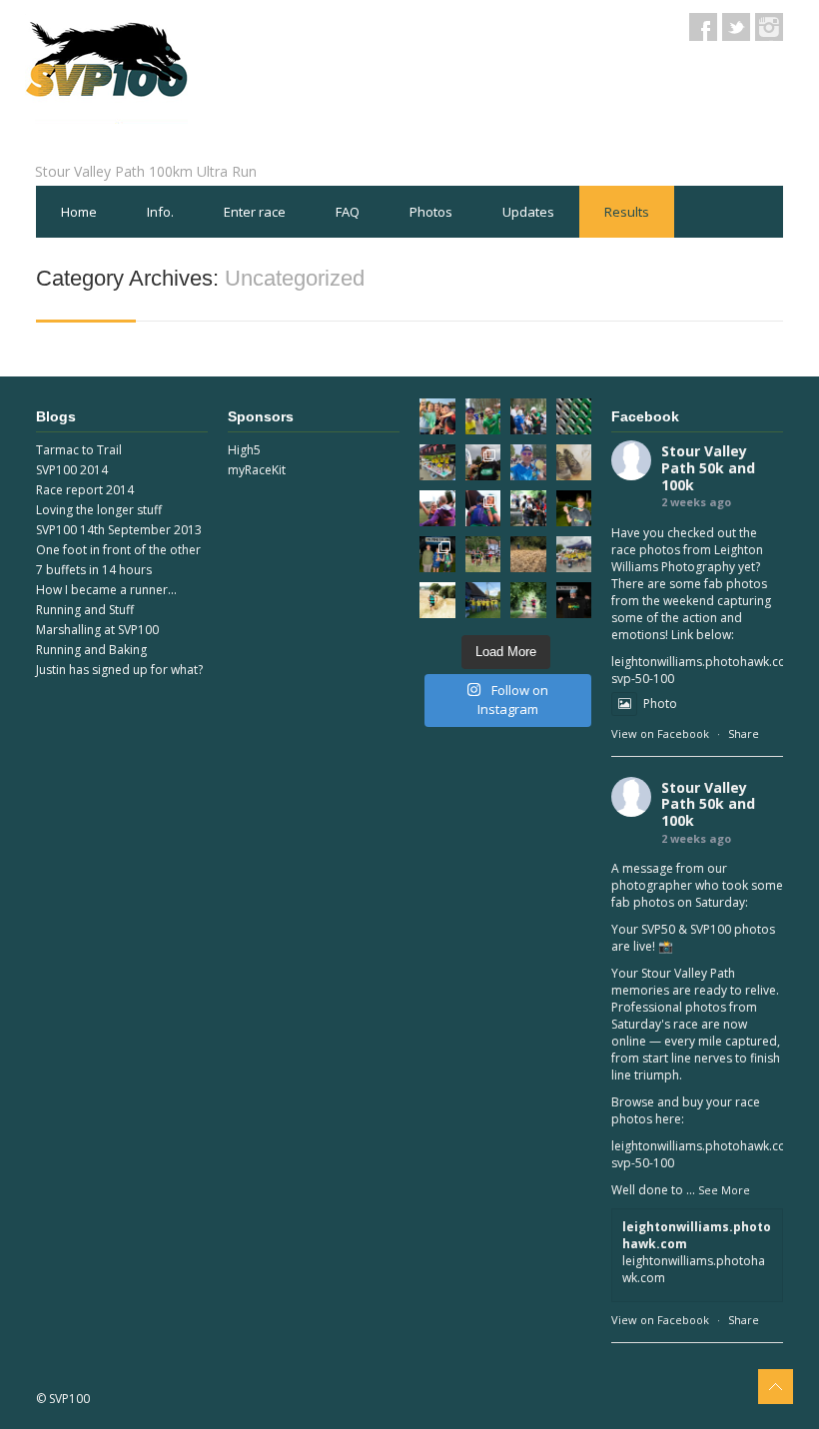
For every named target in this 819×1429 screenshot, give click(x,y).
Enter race (255, 212)
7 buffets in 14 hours (94, 569)
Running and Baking (91, 649)
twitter (736, 27)
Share (743, 733)
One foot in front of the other (118, 549)
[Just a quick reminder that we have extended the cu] (483, 600)
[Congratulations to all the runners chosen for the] (483, 462)
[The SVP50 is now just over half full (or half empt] (574, 462)
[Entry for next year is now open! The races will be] (483, 554)
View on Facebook (660, 733)
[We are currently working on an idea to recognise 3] (437, 508)
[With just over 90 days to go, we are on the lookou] (437, 462)
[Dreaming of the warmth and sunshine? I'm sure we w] (528, 508)
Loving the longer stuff (99, 509)
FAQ (348, 212)
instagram (769, 27)
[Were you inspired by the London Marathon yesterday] (528, 462)
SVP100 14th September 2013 (119, 529)
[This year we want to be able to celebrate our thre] (437, 416)
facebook (703, 27)
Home (79, 212)
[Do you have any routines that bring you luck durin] (437, 600)
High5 (244, 449)
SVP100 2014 (72, 469)
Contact (270, 264)
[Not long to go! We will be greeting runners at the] (528, 554)
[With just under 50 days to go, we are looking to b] (574, 554)
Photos (431, 212)
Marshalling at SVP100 (97, 629)
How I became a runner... (106, 589)
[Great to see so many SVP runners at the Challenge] (483, 416)
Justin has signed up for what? (119, 669)
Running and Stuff (85, 609)
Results (626, 212)
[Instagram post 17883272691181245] (574, 416)
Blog (184, 264)
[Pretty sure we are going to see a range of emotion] (483, 508)
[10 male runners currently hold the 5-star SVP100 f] (574, 600)
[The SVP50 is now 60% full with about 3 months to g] (528, 600)
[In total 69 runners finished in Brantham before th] (437, 554)
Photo (660, 703)
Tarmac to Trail (79, 449)
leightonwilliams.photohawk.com (696, 1235)
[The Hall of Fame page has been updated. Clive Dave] (574, 508)
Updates (528, 212)
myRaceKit (257, 469)
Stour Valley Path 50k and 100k (708, 467)
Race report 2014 (85, 489)
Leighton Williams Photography (687, 558)
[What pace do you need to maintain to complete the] (528, 416)
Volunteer (91, 264)
